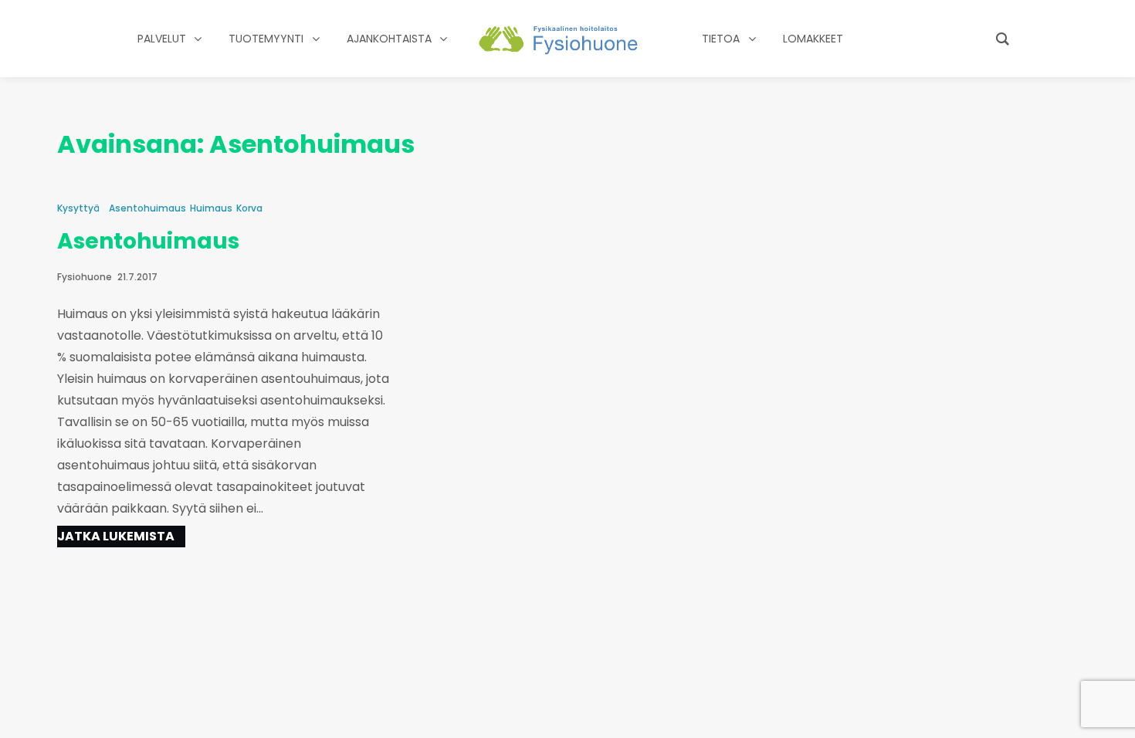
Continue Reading (121, 536)
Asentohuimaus (147, 208)
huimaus (211, 208)
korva (249, 208)
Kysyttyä (78, 208)
